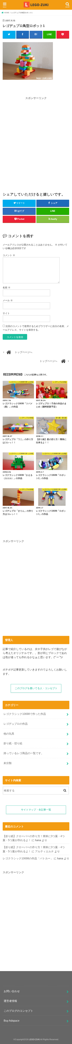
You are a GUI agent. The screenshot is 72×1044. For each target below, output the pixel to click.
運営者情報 (10, 1000)
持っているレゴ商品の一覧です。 (24, 753)
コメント (9, 255)
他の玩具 (9, 733)
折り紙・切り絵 (13, 743)
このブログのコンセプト (18, 1010)
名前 (6, 287)
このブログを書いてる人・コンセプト (36, 688)
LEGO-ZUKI (34, 1039)
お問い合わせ (12, 991)
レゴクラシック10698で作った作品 (25, 713)
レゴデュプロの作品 (16, 723)
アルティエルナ (44, 851)
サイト (6, 313)
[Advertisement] (36, 144)
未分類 (8, 763)
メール (8, 300)
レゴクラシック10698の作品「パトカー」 (28, 858)
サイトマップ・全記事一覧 (36, 809)
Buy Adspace (11, 1020)
